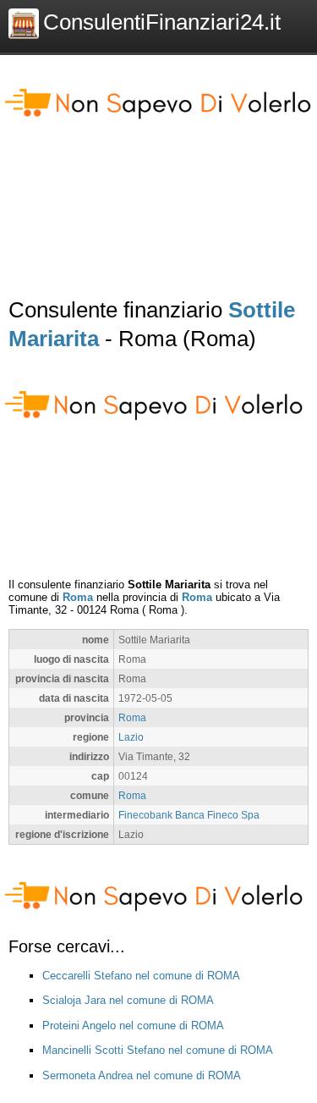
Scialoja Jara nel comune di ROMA (128, 1000)
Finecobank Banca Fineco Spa (189, 814)
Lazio (131, 736)
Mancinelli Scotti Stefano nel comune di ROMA (157, 1050)
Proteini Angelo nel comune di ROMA (133, 1025)
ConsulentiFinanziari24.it (162, 22)
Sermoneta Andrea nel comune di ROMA (141, 1075)
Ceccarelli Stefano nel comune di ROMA (141, 975)
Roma (78, 597)
